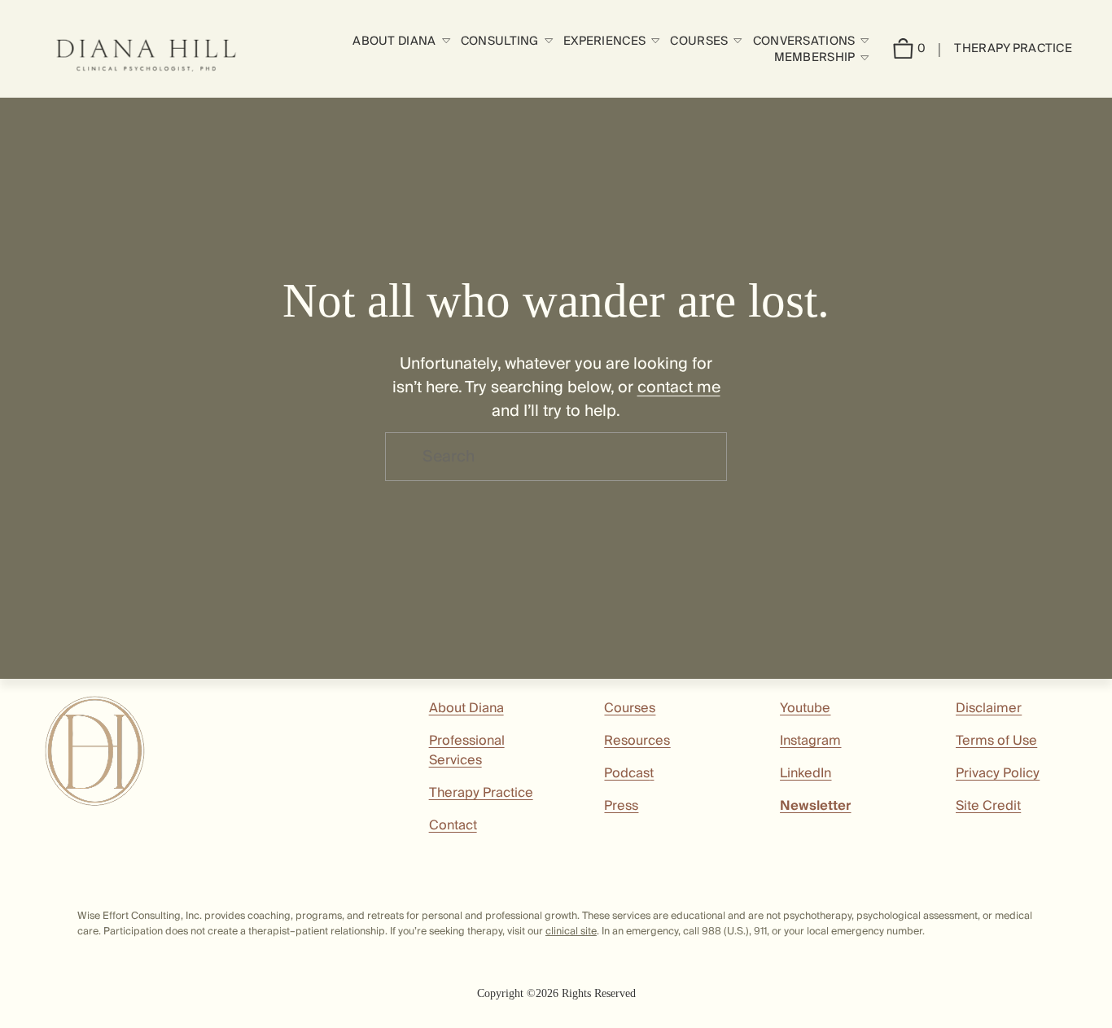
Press (621, 806)
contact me (678, 387)
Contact (453, 825)
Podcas (627, 773)
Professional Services (467, 750)
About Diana (466, 708)
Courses (629, 708)
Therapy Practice (1013, 48)
